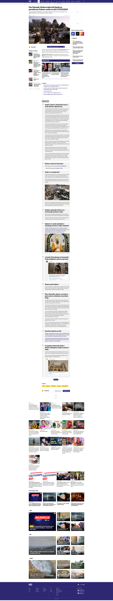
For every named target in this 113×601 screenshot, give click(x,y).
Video (51, 588)
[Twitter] (77, 34)
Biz (29, 590)
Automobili (44, 590)
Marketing (57, 588)
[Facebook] (73, 34)
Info (29, 588)
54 (31, 69)
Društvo (35, 77)
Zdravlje (37, 588)
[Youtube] (83, 584)
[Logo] (30, 1)
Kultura (37, 590)
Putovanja (37, 589)
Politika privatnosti (59, 591)
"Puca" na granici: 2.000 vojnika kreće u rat (52, 92)
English (51, 590)
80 (31, 60)
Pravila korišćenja (59, 590)
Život (29, 591)
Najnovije (35, 1)
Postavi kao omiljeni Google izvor (53, 46)
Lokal (44, 591)
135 (42, 390)
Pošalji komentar (66, 390)
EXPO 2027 (59, 540)
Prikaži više (55, 379)
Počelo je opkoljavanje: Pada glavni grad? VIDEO (53, 94)
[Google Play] (80, 590)
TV (50, 589)
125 (31, 83)
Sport (30, 589)
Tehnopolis (44, 589)
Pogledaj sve (78, 63)
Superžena (37, 591)
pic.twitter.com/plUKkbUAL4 (60, 166)
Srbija (73, 549)
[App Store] (80, 593)
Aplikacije (57, 592)
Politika (73, 526)
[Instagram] (82, 34)
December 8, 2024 (59, 168)
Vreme (51, 591)
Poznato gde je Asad (48, 91)
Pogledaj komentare (58, 390)
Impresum (57, 589)
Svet (30, 15)
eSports (44, 588)
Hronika (31, 572)
